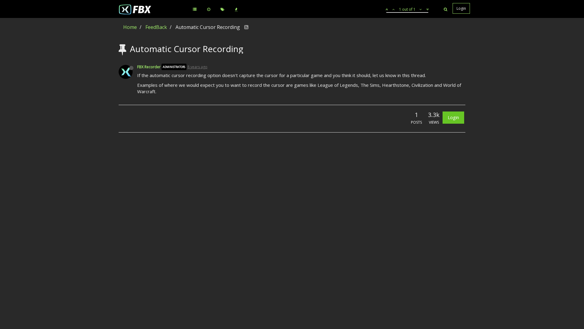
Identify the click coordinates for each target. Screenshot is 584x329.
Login (453, 117)
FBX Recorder (149, 66)
